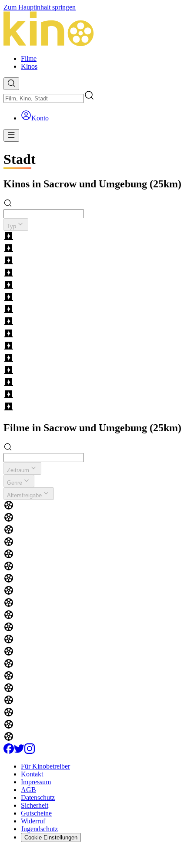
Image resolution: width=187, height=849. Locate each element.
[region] (93, 322)
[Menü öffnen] (11, 135)
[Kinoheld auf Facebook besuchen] (8, 751)
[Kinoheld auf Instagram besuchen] (29, 751)
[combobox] (43, 98)
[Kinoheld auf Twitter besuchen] (19, 751)
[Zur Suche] (11, 83)
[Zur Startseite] (93, 29)
